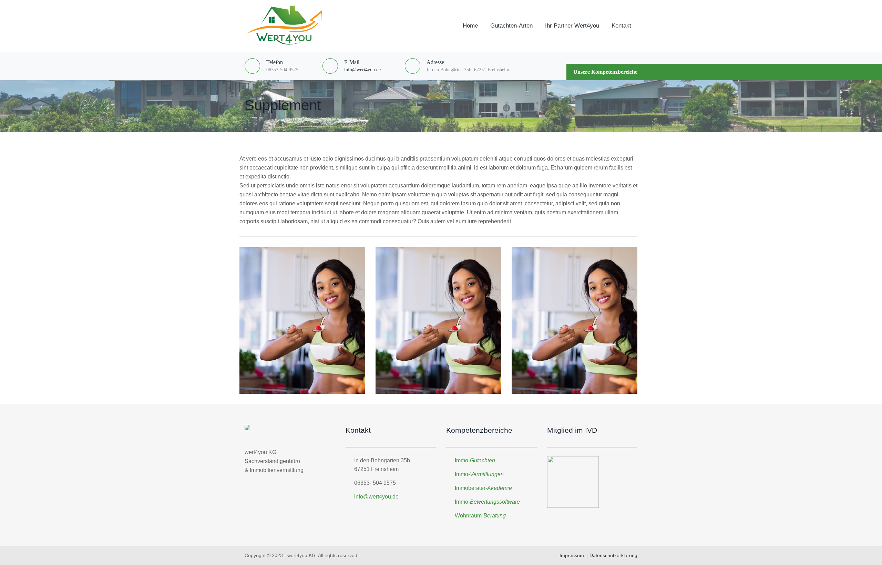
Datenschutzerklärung (613, 555)
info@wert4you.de (362, 69)
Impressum (572, 555)
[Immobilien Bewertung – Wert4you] (286, 26)
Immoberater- (483, 488)
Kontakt (621, 25)
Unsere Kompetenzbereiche (605, 72)
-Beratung (494, 515)
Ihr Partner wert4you (572, 25)
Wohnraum (468, 515)
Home (470, 25)
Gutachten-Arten (511, 25)
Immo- (475, 460)
